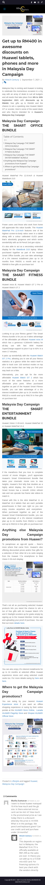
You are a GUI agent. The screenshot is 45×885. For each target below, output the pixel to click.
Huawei (33, 781)
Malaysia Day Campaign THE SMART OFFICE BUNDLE (20, 144)
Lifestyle (15, 781)
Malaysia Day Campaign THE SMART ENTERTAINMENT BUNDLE (20, 156)
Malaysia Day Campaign (13, 784)
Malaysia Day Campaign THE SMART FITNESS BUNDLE (20, 150)
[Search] (3, 2)
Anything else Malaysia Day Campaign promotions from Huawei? (20, 162)
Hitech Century (25, 836)
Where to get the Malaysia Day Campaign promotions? (22, 168)
